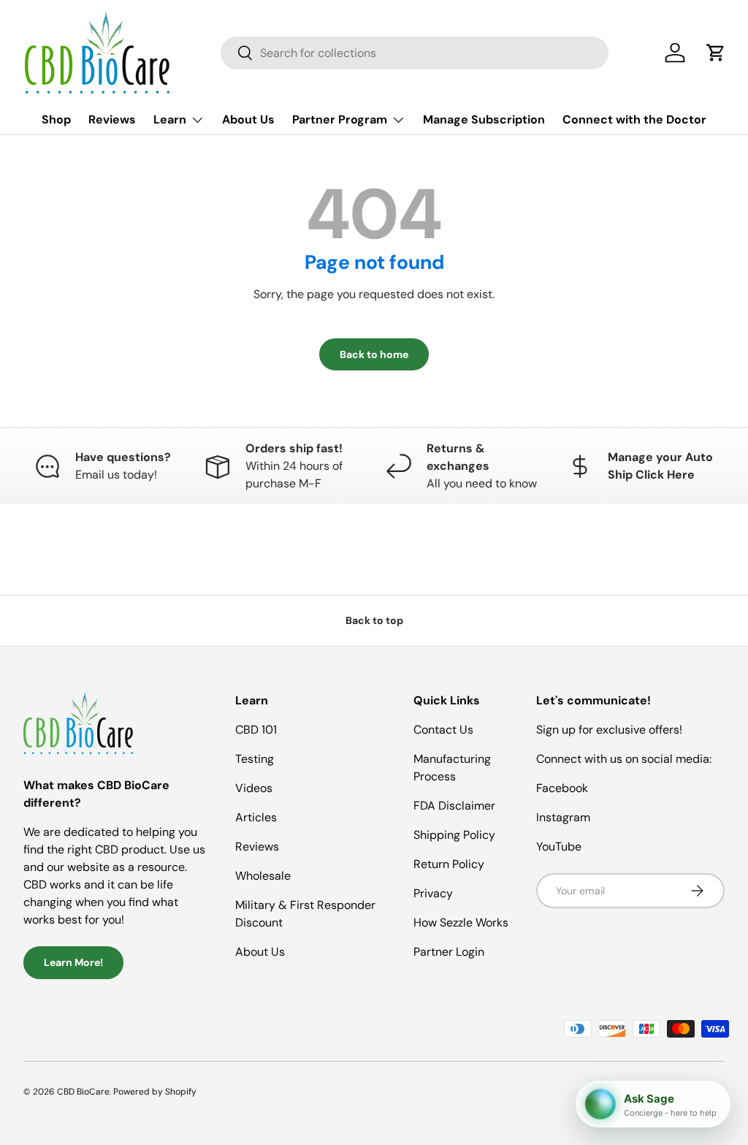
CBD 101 (256, 729)
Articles (256, 817)
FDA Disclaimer (454, 805)
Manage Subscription (484, 119)
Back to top (374, 620)
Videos (253, 788)
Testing (254, 758)
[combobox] (414, 53)
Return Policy (448, 864)
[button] (716, 53)
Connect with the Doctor (634, 119)
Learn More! (73, 962)
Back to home (374, 354)
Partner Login (448, 951)
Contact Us (443, 729)
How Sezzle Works (460, 922)
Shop (56, 119)
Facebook (562, 788)
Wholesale (263, 875)
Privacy (433, 893)
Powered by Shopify (154, 1092)
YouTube (558, 846)
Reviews (112, 119)
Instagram (563, 817)
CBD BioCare (83, 1092)
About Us (248, 119)
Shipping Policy (454, 834)
